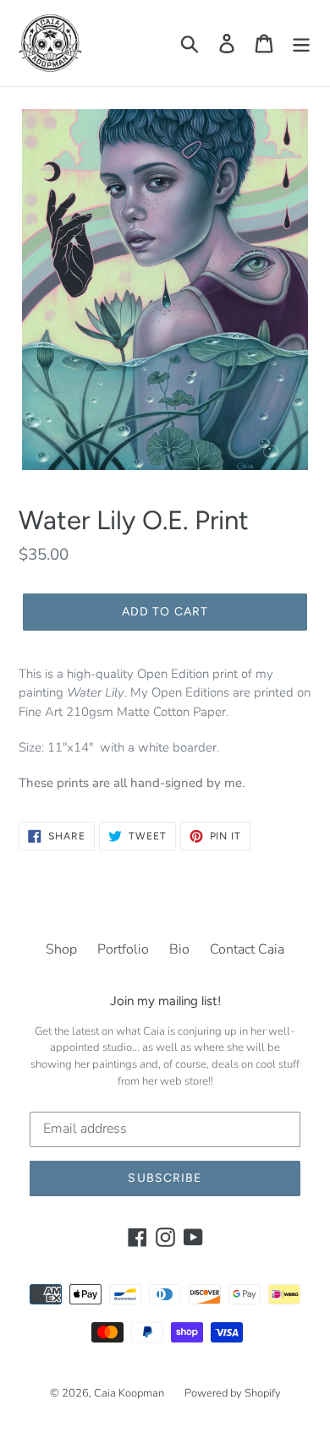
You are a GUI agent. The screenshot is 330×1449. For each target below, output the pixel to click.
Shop (61, 949)
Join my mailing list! (165, 1001)
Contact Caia (247, 949)
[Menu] (301, 44)
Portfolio (123, 949)
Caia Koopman (129, 1393)
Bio (179, 949)
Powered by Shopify (232, 1393)
